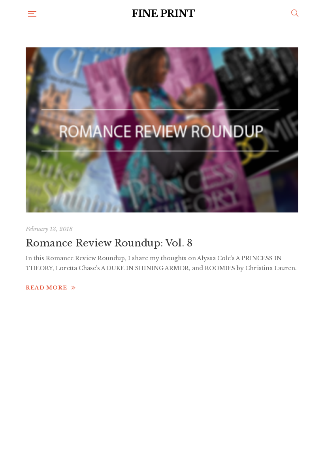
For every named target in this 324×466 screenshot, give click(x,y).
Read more (46, 287)
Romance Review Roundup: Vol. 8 (109, 243)
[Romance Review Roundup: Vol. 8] (162, 129)
